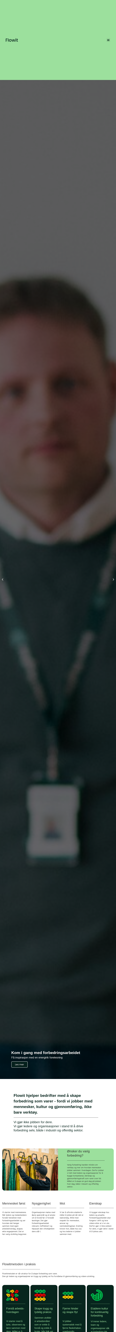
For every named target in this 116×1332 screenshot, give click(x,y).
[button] (108, 40)
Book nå (19, 1064)
